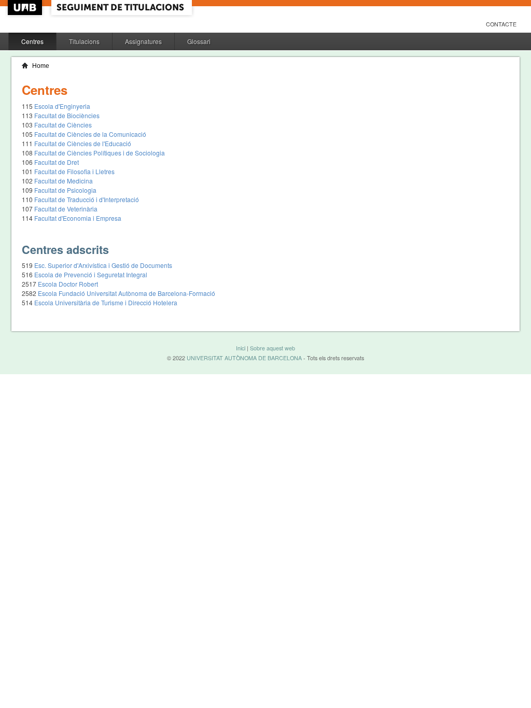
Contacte (501, 24)
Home (40, 65)
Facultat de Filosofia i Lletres (74, 171)
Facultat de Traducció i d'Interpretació (86, 199)
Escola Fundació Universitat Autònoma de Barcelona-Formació (126, 293)
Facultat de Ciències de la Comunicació (90, 134)
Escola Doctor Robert (68, 283)
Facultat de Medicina (63, 180)
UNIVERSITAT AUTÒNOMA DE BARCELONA (244, 358)
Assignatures (143, 41)
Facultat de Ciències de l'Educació (82, 143)
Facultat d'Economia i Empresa (77, 218)
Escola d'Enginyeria (62, 106)
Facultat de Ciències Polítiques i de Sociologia (99, 152)
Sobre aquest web (272, 348)
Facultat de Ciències (63, 124)
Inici (240, 348)
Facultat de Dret (56, 162)
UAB (26, 7)
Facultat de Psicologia (65, 190)
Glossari (199, 41)
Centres (32, 41)
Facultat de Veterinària (65, 208)
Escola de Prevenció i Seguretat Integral (90, 274)
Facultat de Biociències (67, 115)
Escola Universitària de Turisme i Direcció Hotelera (105, 302)
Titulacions (84, 41)
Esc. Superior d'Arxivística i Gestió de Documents (103, 265)
